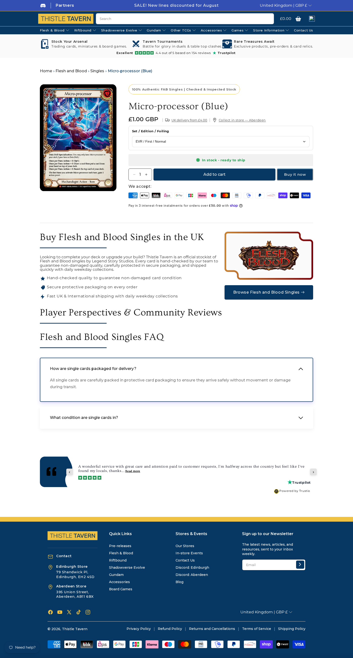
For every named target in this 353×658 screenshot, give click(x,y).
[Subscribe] (300, 565)
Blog (179, 582)
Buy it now (295, 174)
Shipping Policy (291, 629)
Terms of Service (256, 629)
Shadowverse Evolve (127, 567)
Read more (132, 471)
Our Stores (185, 546)
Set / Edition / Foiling (150, 131)
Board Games (120, 589)
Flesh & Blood (121, 553)
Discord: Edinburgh (192, 567)
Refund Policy (170, 629)
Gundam (116, 575)
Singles (97, 71)
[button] (298, 19)
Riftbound (118, 560)
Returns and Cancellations (212, 629)
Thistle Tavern (74, 629)
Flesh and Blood (71, 71)
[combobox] (185, 18)
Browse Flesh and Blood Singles (266, 292)
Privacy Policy (139, 629)
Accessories (119, 582)
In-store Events (189, 553)
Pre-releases (120, 546)
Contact (64, 556)
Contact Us (185, 560)
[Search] (268, 18)
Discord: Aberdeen (192, 575)
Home (46, 71)
